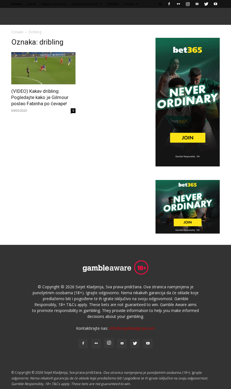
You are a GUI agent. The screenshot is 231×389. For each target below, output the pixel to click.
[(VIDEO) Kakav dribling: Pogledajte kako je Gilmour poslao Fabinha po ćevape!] (43, 68)
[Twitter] (206, 4)
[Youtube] (215, 4)
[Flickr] (178, 4)
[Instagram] (187, 4)
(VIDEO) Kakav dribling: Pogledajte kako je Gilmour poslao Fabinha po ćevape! (39, 97)
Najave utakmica (53, 4)
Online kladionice (85, 4)
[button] (160, 4)
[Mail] (197, 4)
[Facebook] (169, 4)
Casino (129, 4)
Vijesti (31, 4)
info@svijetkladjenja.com (132, 328)
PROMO (113, 4)
